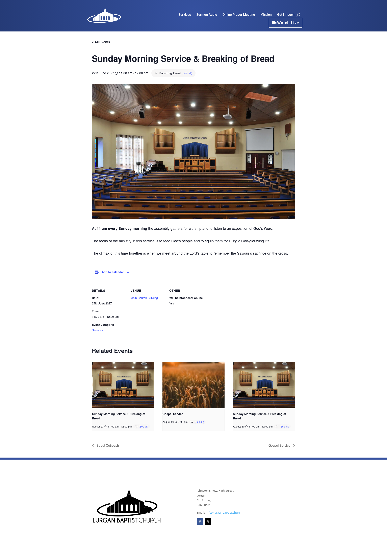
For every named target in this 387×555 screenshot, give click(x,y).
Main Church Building (144, 298)
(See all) (187, 73)
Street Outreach (107, 445)
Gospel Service (172, 414)
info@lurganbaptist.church (224, 512)
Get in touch (285, 15)
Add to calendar (113, 272)
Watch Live (288, 22)
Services (184, 15)
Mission (266, 15)
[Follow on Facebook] (200, 521)
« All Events (101, 42)
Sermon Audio (206, 15)
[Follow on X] (208, 521)
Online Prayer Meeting (239, 15)
